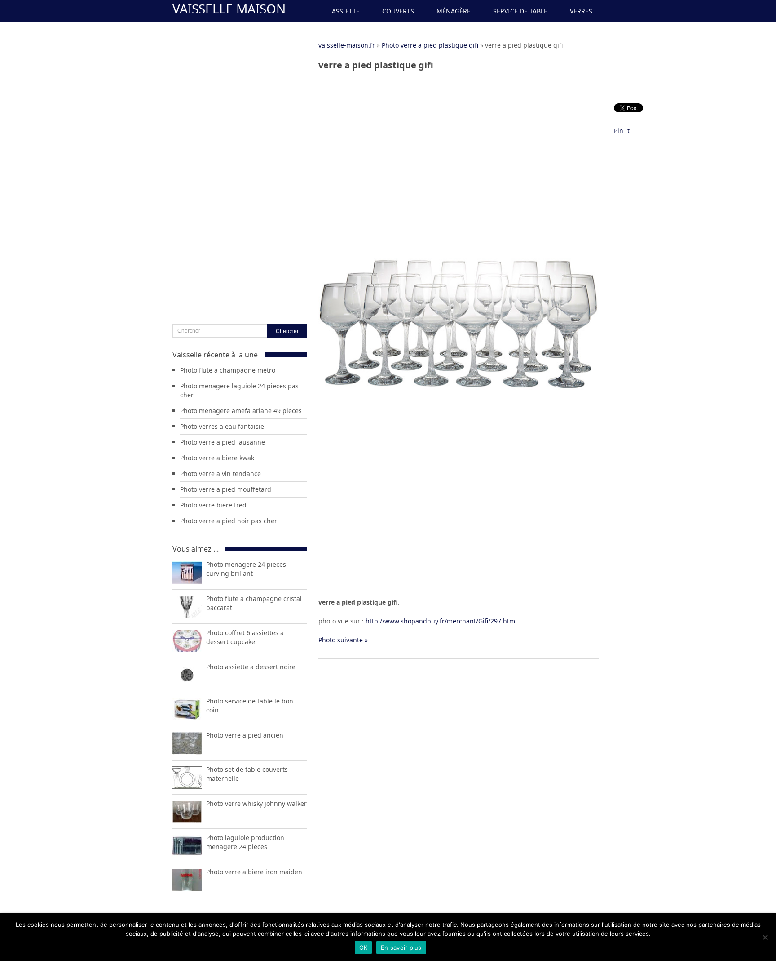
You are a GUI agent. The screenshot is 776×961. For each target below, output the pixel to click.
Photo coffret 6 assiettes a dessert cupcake (245, 637)
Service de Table (520, 11)
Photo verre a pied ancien (244, 735)
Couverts (398, 11)
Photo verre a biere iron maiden (254, 872)
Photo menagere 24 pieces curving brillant (246, 569)
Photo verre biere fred (213, 505)
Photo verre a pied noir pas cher (228, 520)
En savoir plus (401, 947)
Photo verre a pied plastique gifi (430, 45)
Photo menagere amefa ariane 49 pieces (241, 410)
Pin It (622, 130)
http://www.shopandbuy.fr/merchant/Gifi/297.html (441, 621)
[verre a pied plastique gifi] (458, 464)
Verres (581, 11)
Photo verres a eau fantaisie (222, 426)
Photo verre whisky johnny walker (256, 803)
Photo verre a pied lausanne (222, 442)
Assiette (346, 11)
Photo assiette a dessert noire (250, 667)
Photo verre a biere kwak (217, 458)
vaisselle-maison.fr (346, 45)
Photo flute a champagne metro (227, 370)
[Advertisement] (458, 142)
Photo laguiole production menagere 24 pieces (245, 842)
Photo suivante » (343, 640)
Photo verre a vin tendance (220, 473)
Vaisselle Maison (229, 8)
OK (363, 947)
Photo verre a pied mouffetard (225, 489)
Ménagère (453, 11)
